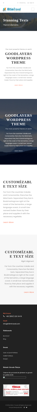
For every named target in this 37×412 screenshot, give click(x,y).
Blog (4, 339)
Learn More (18, 85)
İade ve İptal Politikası (10, 353)
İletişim (5, 359)
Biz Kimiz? (6, 336)
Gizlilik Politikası (8, 356)
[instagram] (3, 3)
